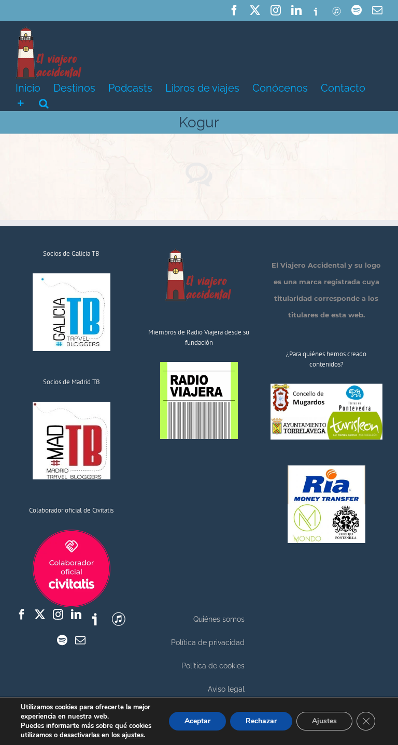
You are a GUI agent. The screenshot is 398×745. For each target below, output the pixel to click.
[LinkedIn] (76, 614)
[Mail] (80, 640)
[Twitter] (40, 614)
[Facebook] (22, 614)
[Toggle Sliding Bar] (21, 102)
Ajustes (324, 721)
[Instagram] (58, 614)
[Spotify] (62, 640)
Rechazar (261, 721)
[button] (44, 102)
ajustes (133, 735)
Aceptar (197, 721)
